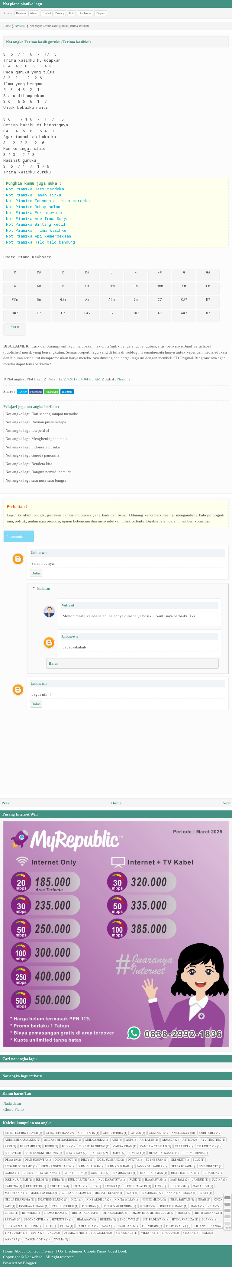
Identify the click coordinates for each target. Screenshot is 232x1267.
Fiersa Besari (181, 1166)
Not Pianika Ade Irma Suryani (39, 218)
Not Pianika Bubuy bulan (33, 206)
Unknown (39, 552)
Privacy (59, 13)
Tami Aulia (85, 1226)
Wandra (11, 1239)
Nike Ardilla (96, 1199)
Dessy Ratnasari (162, 1153)
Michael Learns (107, 1192)
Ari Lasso (147, 1139)
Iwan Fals (177, 1179)
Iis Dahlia (210, 1173)
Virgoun (168, 1232)
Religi (9, 1212)
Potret (145, 1206)
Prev (6, 803)
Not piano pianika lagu (22, 4)
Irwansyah (153, 1179)
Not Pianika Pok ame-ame (34, 212)
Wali (205, 1232)
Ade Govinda (113, 1133)
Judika (217, 1179)
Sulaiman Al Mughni (21, 1226)
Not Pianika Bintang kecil (36, 224)
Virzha (188, 1232)
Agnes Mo (156, 1133)
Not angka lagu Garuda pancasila (32, 455)
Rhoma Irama (54, 1212)
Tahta (64, 1226)
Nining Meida (152, 1199)
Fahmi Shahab (88, 1166)
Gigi (26, 1173)
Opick (218, 1199)
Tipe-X (35, 1232)
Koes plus (57, 1186)
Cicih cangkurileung (41, 1153)
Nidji (75, 1199)
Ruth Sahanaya (207, 1212)
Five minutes (208, 1166)
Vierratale (124, 1232)
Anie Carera (94, 1139)
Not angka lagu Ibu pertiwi (27, 430)
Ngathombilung (50, 1199)
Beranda (21, 13)
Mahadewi (201, 1186)
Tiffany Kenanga (207, 1226)
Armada (168, 1139)
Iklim (40, 1179)
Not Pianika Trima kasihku (36, 230)
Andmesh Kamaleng (20, 1139)
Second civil (34, 1219)
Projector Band (171, 1206)
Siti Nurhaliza (183, 1219)
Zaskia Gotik (35, 1239)
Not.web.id (34, 1257)
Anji (115, 1139)
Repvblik (29, 1212)
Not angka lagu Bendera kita (28, 463)
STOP (227, 1228)
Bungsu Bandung (92, 1146)
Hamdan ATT (122, 1173)
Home (116, 803)
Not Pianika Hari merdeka (35, 189)
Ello (196, 1159)
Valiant (68, 605)
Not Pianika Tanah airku (33, 195)
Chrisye (11, 1153)
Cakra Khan (122, 1146)
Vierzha (147, 1232)
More (15, 326)
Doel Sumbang (108, 1159)
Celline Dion (207, 1146)
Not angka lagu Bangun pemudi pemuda (38, 472)
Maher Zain (14, 1192)
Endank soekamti (19, 1166)
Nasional (124, 379)
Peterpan (89, 1206)
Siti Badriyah (153, 1219)
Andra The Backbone (60, 1139)
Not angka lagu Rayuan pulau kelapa (35, 422)
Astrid (187, 1139)
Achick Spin (86, 1133)
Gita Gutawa (46, 1173)
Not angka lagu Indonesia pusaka (32, 447)
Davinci (135, 1153)
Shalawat (84, 1219)
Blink (66, 1146)
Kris (94, 1186)
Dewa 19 (11, 1159)
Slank (207, 1219)
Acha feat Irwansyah (21, 1133)
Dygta (133, 1159)
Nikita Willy (124, 1199)
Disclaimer (85, 13)
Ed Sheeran (154, 1159)
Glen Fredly (73, 1173)
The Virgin (150, 1226)
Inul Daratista (109, 1179)
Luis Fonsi (177, 1186)
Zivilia (58, 1239)
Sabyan (10, 1219)
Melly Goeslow (74, 1192)
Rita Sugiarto (113, 1212)
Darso (116, 1153)
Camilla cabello (153, 1146)
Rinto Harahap (83, 1212)
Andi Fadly (207, 1133)
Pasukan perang (31, 1206)
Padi (8, 1206)
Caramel (182, 1146)
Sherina (106, 1219)
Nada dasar (12, 1103)
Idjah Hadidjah (183, 1173)
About (33, 13)
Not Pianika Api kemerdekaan (38, 236)
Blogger (29, 1263)
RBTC (211, 1206)
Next (226, 803)
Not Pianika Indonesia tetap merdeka (48, 200)
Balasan (43, 588)
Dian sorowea (36, 1159)
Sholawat (127, 1219)
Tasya (106, 1226)
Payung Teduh (63, 1206)
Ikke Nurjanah (16, 1179)
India (56, 1179)
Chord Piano (13, 1109)
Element (178, 1159)
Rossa (182, 1212)
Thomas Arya (176, 1226)
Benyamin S (28, 1146)
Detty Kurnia (193, 1153)
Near (204, 1192)
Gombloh (98, 1173)
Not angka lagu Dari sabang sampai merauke (41, 414)
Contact (46, 13)
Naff (130, 1192)
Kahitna (11, 1186)
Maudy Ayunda (42, 1192)
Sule (48, 1226)
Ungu (51, 1232)
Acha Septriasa (58, 1133)
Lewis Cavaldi (136, 1186)
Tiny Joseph (14, 1232)
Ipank (133, 1179)
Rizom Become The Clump (151, 1212)
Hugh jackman (151, 1173)
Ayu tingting (211, 1139)
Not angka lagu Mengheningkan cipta (36, 438)
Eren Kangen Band (55, 1166)
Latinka (111, 1186)
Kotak (78, 1186)
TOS (71, 13)
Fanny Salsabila (150, 1166)
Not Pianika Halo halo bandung (40, 242)
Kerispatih (34, 1186)
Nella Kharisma (17, 1199)
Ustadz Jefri (73, 1232)
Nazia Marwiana (179, 1192)
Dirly (85, 1159)
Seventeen (60, 1219)
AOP (129, 1139)
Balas (35, 573)
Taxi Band (126, 1226)
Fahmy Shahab (118, 1166)
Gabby (10, 1173)
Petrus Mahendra (118, 1206)
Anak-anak (180, 1133)
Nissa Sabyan (180, 1199)
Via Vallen (99, 1232)
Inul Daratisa (79, 1179)
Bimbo (49, 1146)
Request (100, 13)
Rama (195, 1206)
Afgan (136, 1133)
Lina (158, 1186)
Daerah (96, 1153)
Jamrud (198, 1179)
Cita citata (74, 1153)
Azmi (8, 1146)
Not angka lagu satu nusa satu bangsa (35, 480)
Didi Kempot (64, 1159)
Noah (202, 1199)
